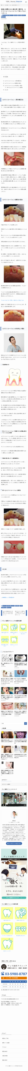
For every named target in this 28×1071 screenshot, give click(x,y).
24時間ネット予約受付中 (8, 597)
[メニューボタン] (26, 2)
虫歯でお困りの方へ (7, 920)
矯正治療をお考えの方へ (20, 935)
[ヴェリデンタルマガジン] (14, 2)
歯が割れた (23, 15)
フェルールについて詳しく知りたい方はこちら (12, 300)
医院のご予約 (5, 1038)
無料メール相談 (5, 1042)
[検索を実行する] (25, 723)
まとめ (6, 89)
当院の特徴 (4, 1055)
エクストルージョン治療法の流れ (13, 83)
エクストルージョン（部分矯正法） (13, 80)
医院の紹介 (4, 1051)
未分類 (19, 15)
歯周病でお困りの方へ (21, 920)
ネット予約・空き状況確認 (12, 977)
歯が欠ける (9, 607)
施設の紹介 (4, 1060)
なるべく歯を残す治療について (8, 15)
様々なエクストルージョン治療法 (15, 87)
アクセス (4, 1047)
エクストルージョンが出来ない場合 (13, 85)
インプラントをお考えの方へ (7, 935)
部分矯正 (15, 15)
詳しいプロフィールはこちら (14, 843)
